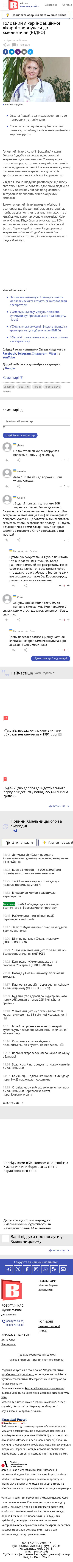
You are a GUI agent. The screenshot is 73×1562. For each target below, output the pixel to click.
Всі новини (51, 4)
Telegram (24, 353)
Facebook (9, 353)
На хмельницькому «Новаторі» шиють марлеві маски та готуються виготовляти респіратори (38, 301)
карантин (24, 386)
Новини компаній (49, 1326)
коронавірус (52, 386)
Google (10, 368)
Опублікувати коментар (20, 435)
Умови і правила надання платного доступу (36, 1359)
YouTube (9, 357)
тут (21, 1383)
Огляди (42, 1331)
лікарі (37, 386)
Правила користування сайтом (36, 1354)
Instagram (39, 353)
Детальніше (8, 1314)
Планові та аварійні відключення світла (39, 15)
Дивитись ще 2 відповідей (51, 658)
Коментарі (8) (13, 377)
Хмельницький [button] (28, 6)
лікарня (9, 386)
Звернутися (8, 1344)
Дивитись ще (59, 806)
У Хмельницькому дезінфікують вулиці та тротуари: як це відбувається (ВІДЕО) (38, 328)
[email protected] (36, 1551)
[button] (5, 5)
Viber (52, 353)
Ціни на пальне (22, 843)
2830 (25, 45)
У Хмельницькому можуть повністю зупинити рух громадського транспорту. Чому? (38, 316)
